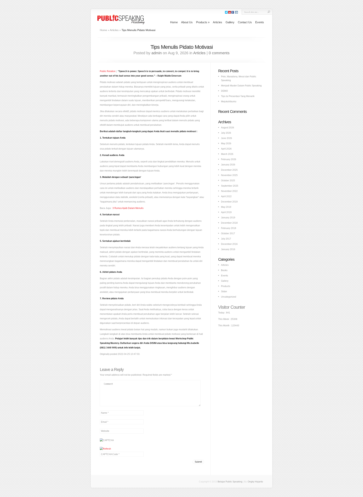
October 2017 (228, 233)
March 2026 (227, 154)
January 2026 (228, 164)
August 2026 (227, 127)
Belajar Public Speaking (230, 481)
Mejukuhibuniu (228, 101)
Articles (217, 22)
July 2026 (226, 133)
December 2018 (229, 223)
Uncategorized (228, 296)
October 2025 (228, 180)
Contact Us (245, 22)
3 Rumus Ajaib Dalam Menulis (127, 208)
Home (174, 22)
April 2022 (226, 196)
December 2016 (229, 244)
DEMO (224, 91)
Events (259, 22)
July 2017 (226, 238)
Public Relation (108, 71)
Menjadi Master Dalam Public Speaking (241, 85)
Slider (224, 291)
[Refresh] (105, 448)
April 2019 (226, 212)
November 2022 (229, 191)
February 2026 (228, 159)
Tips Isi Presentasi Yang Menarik (237, 96)
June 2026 (226, 138)
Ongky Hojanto (255, 481)
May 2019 (226, 207)
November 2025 (229, 175)
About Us (187, 22)
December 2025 (229, 170)
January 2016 (228, 249)
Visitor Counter (231, 307)
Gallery (230, 22)
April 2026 (226, 148)
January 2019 (228, 217)
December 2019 (229, 201)
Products (202, 22)
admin (156, 53)
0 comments (219, 53)
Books (224, 270)
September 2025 (229, 186)
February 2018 (228, 228)
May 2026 (226, 143)
